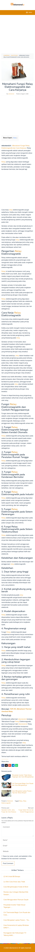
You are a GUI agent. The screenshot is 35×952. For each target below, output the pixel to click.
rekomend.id (22, 719)
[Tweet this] (6, 765)
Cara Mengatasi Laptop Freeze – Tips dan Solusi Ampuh (22, 792)
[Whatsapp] (16, 765)
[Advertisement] (17, 34)
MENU (30, 12)
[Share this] (2, 765)
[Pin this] (9, 765)
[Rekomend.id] (17, 4)
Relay (3, 162)
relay (10, 210)
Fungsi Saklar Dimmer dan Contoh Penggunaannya (26, 810)
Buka (14, 138)
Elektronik (10, 801)
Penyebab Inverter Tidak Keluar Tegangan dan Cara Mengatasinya (23, 776)
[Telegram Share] (13, 765)
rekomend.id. (13, 948)
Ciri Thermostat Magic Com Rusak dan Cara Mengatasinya (22, 784)
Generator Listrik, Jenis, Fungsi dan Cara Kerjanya (8, 810)
